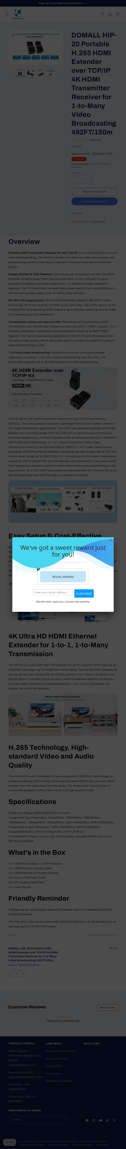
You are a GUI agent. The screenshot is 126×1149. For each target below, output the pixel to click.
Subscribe (84, 593)
